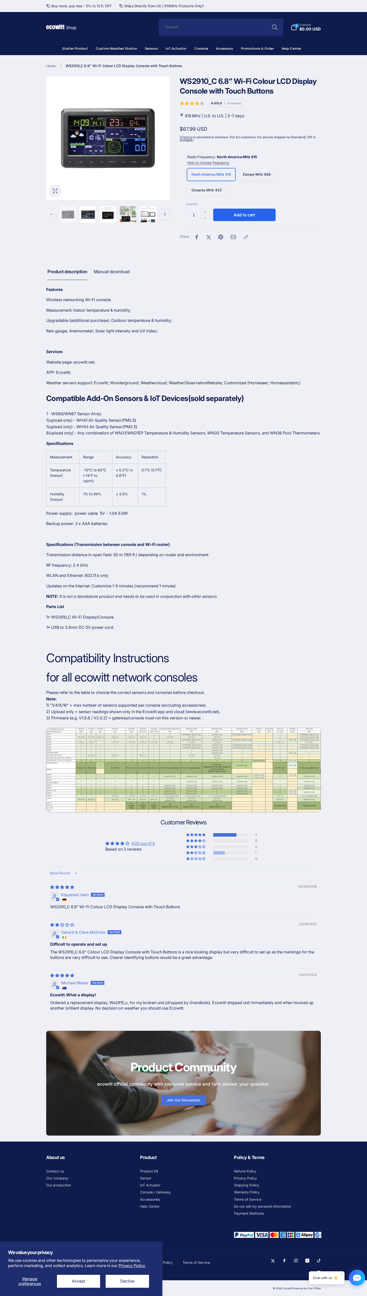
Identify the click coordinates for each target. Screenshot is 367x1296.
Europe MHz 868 (257, 174)
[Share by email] (233, 237)
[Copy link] (245, 237)
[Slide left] (51, 214)
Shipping (186, 137)
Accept (78, 1281)
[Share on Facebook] (196, 237)
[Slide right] (164, 214)
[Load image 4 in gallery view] (128, 214)
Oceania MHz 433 (206, 190)
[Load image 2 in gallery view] (88, 214)
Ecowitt (287, 1288)
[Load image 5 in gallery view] (148, 214)
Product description (67, 271)
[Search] (275, 27)
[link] (79, 6)
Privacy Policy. (132, 1265)
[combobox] (221, 27)
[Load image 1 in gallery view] (68, 214)
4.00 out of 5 (143, 843)
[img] (62, 887)
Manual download (112, 271)
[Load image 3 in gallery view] (108, 214)
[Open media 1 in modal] (108, 138)
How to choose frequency (208, 162)
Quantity (192, 204)
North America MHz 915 (211, 174)
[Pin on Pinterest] (220, 237)
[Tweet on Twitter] (208, 237)
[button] (196, 835)
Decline (127, 1281)
